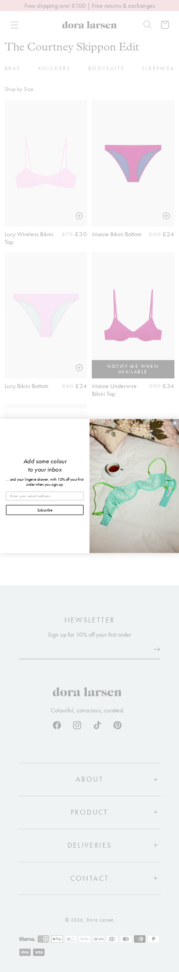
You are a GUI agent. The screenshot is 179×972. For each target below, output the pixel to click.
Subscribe (45, 509)
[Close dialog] (175, 423)
